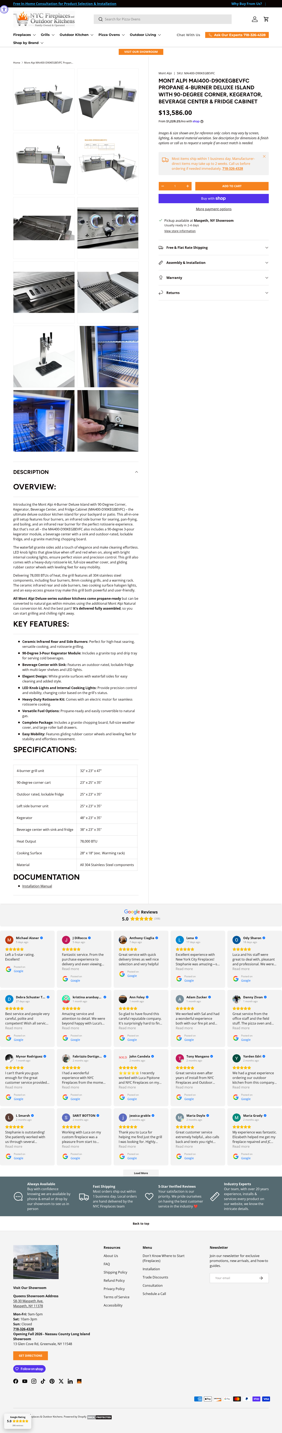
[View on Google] (9, 940)
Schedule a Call (154, 1293)
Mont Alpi (165, 73)
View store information (180, 231)
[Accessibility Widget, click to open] (4, 9)
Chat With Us (188, 35)
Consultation (153, 1285)
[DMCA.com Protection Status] (99, 1416)
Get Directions (30, 1355)
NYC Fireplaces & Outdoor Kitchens (42, 1416)
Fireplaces (22, 35)
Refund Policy (114, 1280)
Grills (45, 35)
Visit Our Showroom (141, 52)
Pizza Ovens (109, 35)
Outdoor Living (143, 35)
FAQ (107, 1264)
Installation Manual (37, 886)
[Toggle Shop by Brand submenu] (41, 42)
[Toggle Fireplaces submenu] (34, 34)
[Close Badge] (30, 1414)
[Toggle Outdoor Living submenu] (159, 34)
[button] (266, 19)
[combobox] (163, 19)
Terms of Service (116, 1297)
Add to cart (232, 186)
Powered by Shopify (75, 1416)
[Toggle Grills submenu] (53, 34)
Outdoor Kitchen (74, 35)
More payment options (214, 209)
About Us (111, 1256)
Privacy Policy (114, 1289)
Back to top (141, 1223)
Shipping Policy (115, 1272)
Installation (151, 1269)
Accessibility (113, 1305)
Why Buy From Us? (246, 3)
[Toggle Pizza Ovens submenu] (123, 34)
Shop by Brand (26, 43)
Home (16, 62)
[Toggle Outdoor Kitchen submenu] (91, 34)
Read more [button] (70, 969)
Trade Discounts (155, 1277)
